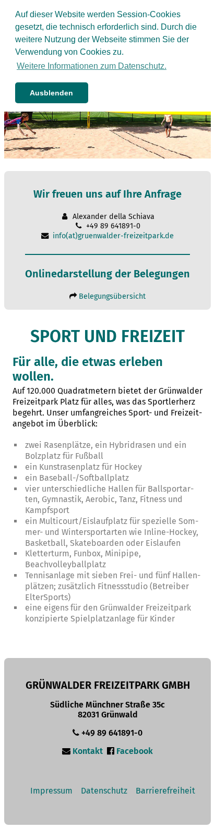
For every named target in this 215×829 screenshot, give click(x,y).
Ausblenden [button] (51, 93)
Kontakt (88, 751)
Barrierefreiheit (165, 791)
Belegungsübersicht (112, 296)
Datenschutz (104, 791)
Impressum (51, 791)
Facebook (134, 751)
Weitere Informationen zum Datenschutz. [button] (91, 66)
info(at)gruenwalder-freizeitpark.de (113, 235)
